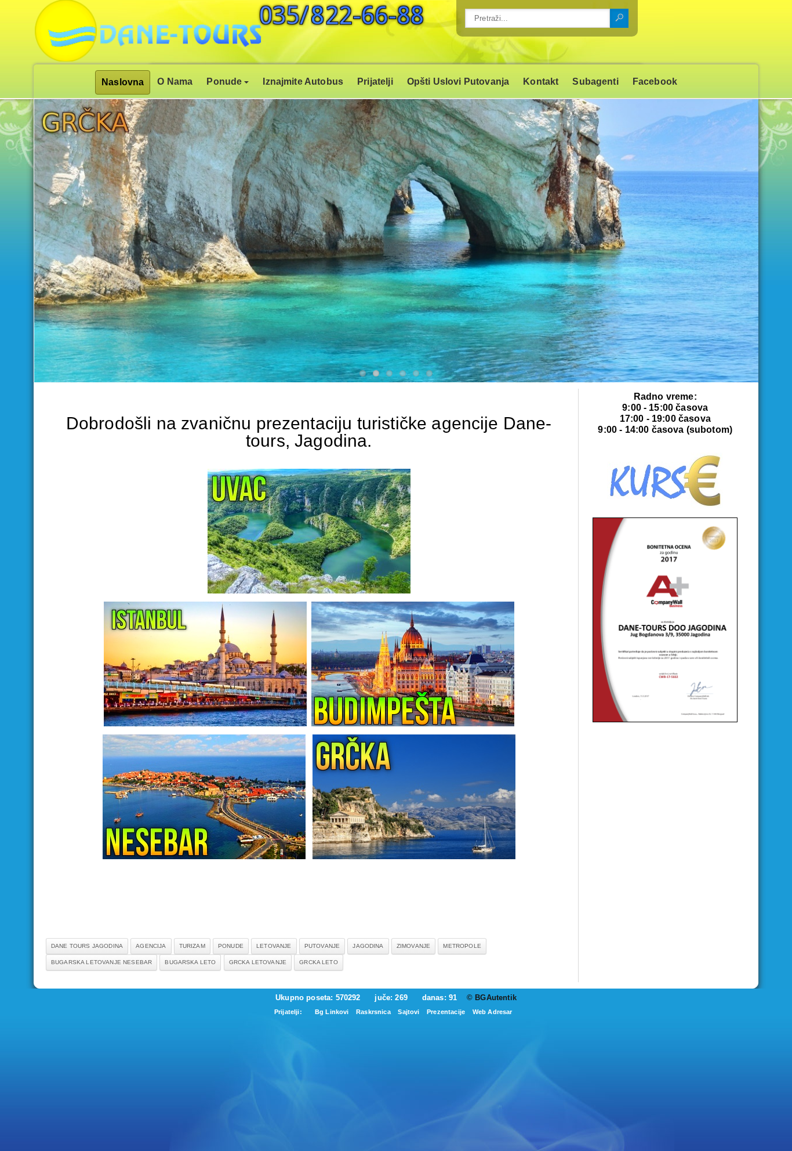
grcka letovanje (257, 962)
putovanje (322, 946)
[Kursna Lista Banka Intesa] (665, 506)
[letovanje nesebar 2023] (204, 856)
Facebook (655, 81)
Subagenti (595, 81)
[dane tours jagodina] (665, 719)
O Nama (174, 81)
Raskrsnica (373, 1011)
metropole (462, 946)
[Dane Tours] (185, 32)
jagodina (368, 946)
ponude (231, 946)
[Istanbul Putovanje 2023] (205, 723)
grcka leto (318, 962)
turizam (192, 946)
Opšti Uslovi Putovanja (458, 81)
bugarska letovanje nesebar (101, 962)
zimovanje (413, 946)
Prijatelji (375, 81)
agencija (151, 946)
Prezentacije (446, 1011)
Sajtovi (408, 1011)
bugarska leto (190, 962)
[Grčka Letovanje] (414, 856)
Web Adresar (493, 1011)
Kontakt (540, 81)
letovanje (273, 946)
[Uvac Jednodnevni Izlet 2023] (309, 590)
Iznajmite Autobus (303, 81)
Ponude (224, 81)
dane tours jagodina (87, 946)
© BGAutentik (492, 997)
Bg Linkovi (332, 1011)
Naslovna (122, 82)
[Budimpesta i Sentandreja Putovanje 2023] (412, 723)
